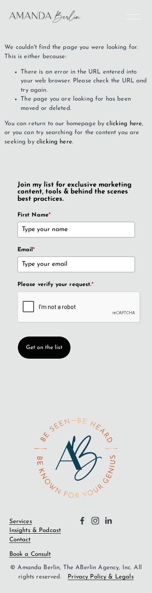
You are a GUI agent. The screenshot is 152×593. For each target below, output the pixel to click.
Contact (20, 540)
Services (20, 522)
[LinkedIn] (108, 521)
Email (26, 250)
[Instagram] (95, 521)
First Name (34, 215)
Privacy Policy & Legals (100, 577)
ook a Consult (32, 554)
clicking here (124, 124)
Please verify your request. (55, 285)
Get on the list (44, 348)
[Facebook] (82, 521)
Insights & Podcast (35, 531)
